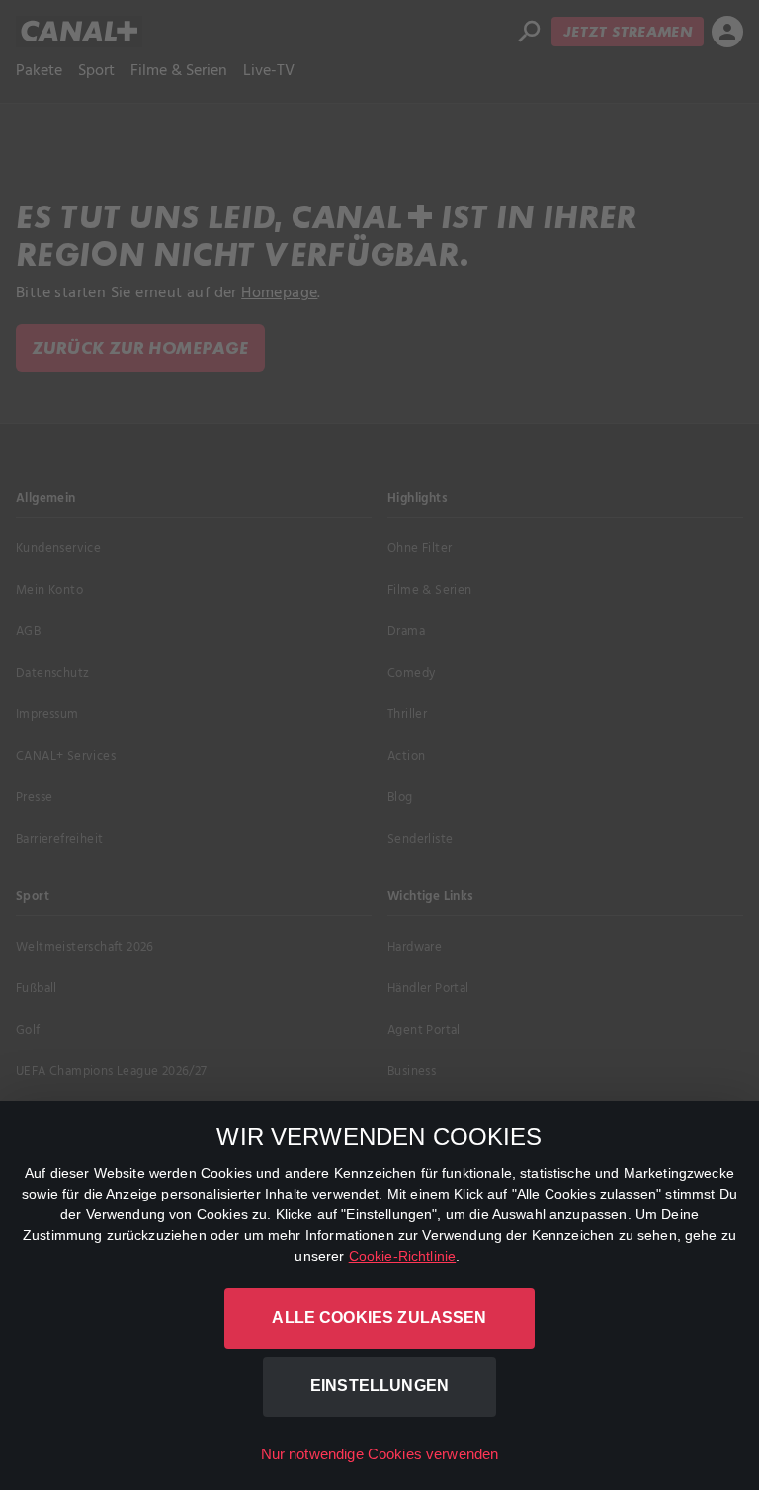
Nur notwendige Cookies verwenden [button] (380, 1454)
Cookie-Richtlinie (403, 1256)
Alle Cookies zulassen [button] (379, 1317)
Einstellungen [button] (379, 1385)
